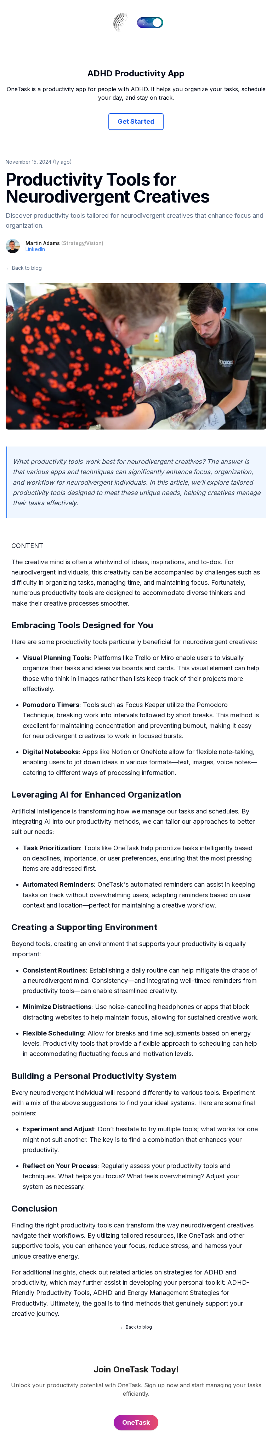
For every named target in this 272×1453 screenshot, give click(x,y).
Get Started (136, 121)
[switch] (150, 22)
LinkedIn (35, 249)
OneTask (126, 848)
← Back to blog (24, 268)
